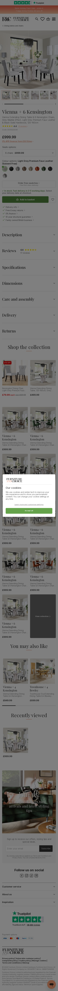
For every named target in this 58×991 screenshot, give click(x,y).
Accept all (29, 511)
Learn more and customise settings (29, 504)
